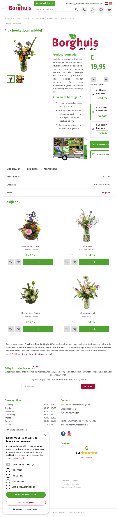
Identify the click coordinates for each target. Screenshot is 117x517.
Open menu (3, 8)
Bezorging (32, 169)
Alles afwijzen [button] (26, 502)
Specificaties (13, 169)
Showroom (50, 169)
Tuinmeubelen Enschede (70, 484)
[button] (26, 509)
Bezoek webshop (43, 3)
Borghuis (106, 192)
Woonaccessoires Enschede (71, 487)
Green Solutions (59, 512)
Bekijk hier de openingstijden (25, 353)
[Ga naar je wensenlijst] (101, 10)
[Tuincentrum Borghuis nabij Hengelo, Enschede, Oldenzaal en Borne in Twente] (20, 7)
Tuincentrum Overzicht (75, 512)
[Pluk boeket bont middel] (24, 54)
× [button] (45, 435)
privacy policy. (79, 379)
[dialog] (26, 473)
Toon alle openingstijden (16, 429)
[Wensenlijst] (101, 10)
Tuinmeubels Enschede (69, 481)
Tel (84, 10)
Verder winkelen (13, 23)
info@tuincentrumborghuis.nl (74, 424)
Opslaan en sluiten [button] (25, 494)
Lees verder (20, 458)
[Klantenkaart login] (93, 10)
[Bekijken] (109, 10)
